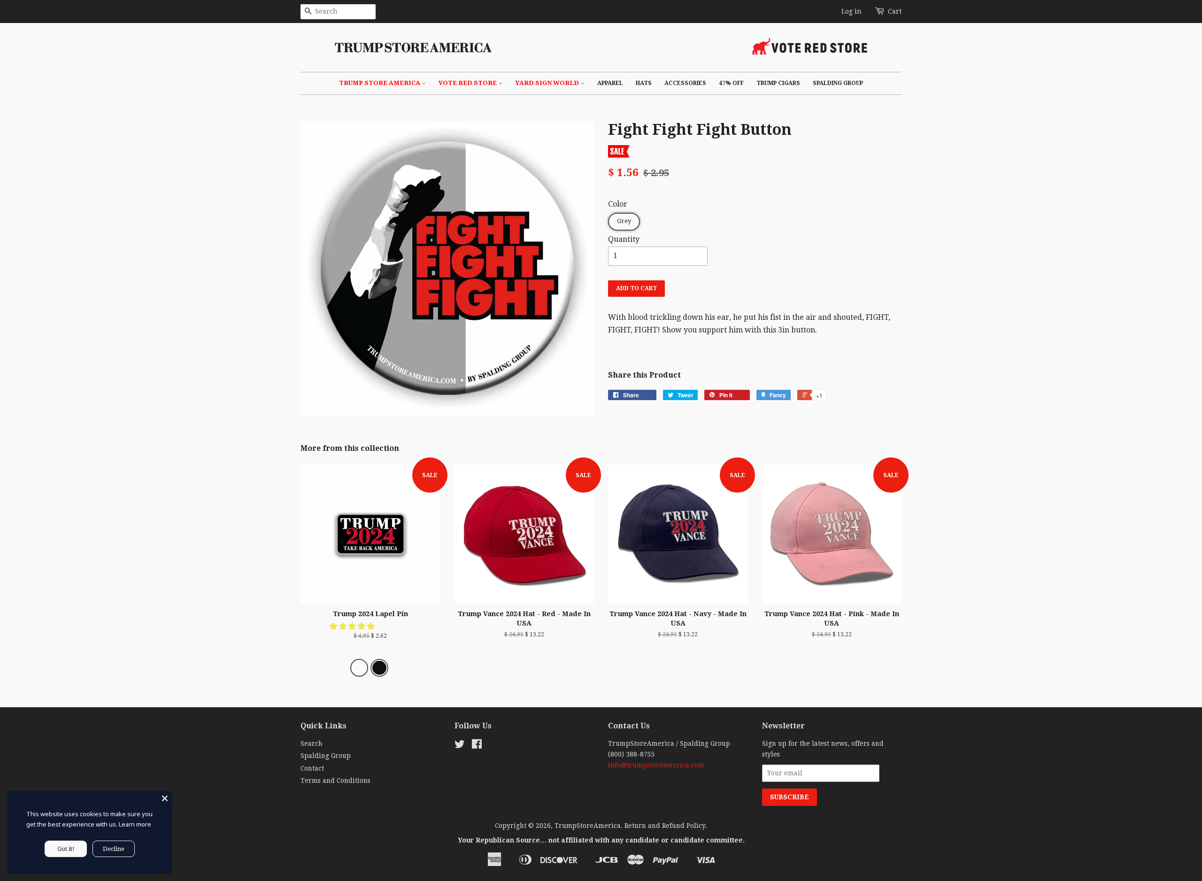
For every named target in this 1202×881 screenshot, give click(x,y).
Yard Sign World (547, 82)
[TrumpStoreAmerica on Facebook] (476, 746)
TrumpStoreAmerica (588, 825)
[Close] (165, 798)
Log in (851, 11)
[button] (353, 626)
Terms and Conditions (335, 780)
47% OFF (731, 83)
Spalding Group (838, 83)
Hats (644, 83)
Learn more (135, 824)
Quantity (624, 239)
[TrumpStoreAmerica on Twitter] (460, 746)
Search (311, 743)
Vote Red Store (468, 82)
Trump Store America (380, 82)
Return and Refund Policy (664, 825)
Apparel (610, 83)
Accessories (685, 83)
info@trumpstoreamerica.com (656, 765)
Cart (895, 11)
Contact (312, 768)
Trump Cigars (778, 83)
